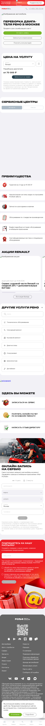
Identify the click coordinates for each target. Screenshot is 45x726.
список (33, 107)
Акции (4, 657)
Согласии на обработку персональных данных (22, 577)
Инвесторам (6, 660)
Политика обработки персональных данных (31, 658)
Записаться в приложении (22, 38)
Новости (26, 644)
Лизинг (4, 671)
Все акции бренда (22, 296)
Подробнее (29, 714)
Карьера (26, 647)
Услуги (4, 664)
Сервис (4, 650)
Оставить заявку (22, 33)
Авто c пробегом (8, 647)
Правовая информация (31, 654)
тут (3, 530)
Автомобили (6, 644)
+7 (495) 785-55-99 (36, 8)
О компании (27, 650)
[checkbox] (22, 569)
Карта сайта (27, 669)
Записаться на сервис (22, 77)
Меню (40, 724)
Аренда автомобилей (30, 662)
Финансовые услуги (30, 666)
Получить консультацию (23, 43)
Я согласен (15, 714)
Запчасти (5, 654)
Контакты (5, 667)
